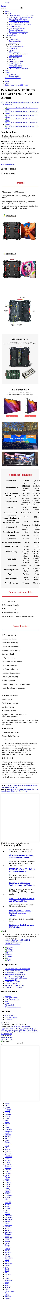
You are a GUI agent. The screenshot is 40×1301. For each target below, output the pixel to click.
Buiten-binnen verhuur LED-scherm (21, 17)
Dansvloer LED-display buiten (21, 1030)
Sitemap (27, 1026)
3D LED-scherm (14, 52)
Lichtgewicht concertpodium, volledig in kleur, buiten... (21, 856)
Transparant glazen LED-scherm (11, 1028)
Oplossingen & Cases (12, 999)
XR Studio (12, 59)
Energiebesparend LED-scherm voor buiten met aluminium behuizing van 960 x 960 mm (20, 790)
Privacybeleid (9, 1005)
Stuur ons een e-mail (7, 164)
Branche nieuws (14, 76)
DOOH (11, 50)
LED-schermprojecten (16, 46)
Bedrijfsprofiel (13, 39)
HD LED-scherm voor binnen (19, 68)
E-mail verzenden (6, 1037)
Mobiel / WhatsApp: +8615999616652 (17, 940)
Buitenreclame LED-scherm (18, 19)
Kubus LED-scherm (15, 65)
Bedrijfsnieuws (14, 74)
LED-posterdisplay (15, 26)
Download (12, 43)
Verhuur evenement (15, 56)
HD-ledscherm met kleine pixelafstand (21, 15)
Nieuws (7, 72)
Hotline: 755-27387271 (12, 944)
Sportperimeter (14, 57)
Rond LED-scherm (15, 63)
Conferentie (13, 48)
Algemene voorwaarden (13, 1007)
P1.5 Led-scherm (6, 1034)
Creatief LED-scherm (16, 30)
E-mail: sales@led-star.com (13, 942)
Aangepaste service (11, 35)
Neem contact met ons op (13, 78)
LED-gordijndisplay (15, 67)
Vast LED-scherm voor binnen (19, 21)
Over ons (8, 996)
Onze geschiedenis (15, 41)
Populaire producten (17, 1026)
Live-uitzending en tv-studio (18, 54)
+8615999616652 (6, 1039)
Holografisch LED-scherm (17, 34)
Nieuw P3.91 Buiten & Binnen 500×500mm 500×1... (21, 900)
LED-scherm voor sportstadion (19, 23)
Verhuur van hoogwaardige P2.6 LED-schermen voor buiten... (20, 913)
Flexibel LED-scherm (16, 61)
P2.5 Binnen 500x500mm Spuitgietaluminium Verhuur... (22, 884)
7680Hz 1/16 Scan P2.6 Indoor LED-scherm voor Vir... (22, 870)
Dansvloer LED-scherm (17, 28)
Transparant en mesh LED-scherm (20, 24)
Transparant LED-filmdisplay (18, 32)
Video (7, 70)
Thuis (7, 11)
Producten (8, 13)
